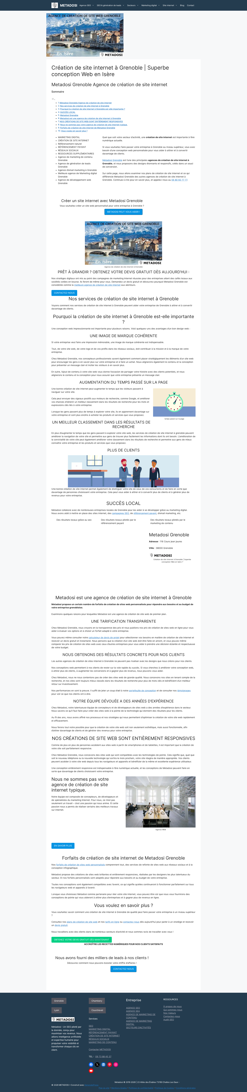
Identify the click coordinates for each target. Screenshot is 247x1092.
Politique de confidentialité (141, 1088)
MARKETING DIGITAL (100, 1029)
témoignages (184, 690)
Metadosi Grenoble (69, 115)
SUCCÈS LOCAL (67, 112)
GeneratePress (91, 1085)
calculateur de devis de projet (104, 637)
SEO (91, 1026)
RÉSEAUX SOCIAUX (99, 1039)
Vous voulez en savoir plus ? (74, 131)
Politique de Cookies (164, 1088)
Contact (190, 5)
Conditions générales (186, 1088)
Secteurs (131, 5)
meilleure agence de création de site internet (97, 285)
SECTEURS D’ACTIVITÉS (138, 1027)
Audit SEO (168, 1019)
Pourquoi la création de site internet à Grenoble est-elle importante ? (92, 109)
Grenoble (59, 1001)
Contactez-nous (171, 1016)
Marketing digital (149, 5)
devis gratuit (61, 925)
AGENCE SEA (133, 1011)
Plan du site (104, 1088)
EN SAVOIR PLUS (63, 845)
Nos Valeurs (169, 1013)
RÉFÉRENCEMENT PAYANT (103, 1032)
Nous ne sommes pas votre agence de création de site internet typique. (93, 124)
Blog (182, 5)
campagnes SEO (120, 513)
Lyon (56, 1010)
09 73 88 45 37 (103, 1056)
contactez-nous (131, 922)
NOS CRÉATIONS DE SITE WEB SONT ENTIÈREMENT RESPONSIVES (91, 121)
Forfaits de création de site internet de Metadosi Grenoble (87, 128)
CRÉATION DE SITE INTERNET (104, 1035)
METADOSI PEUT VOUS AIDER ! (123, 212)
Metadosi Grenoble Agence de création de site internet (86, 103)
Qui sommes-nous (172, 1010)
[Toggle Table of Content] (53, 99)
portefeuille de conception (142, 690)
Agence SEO (85, 5)
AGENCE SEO (133, 1008)
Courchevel (97, 1010)
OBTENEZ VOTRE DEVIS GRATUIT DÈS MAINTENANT (81, 939)
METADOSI (68, 5)
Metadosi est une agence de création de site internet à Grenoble (90, 118)
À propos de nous (172, 1006)
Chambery (96, 1001)
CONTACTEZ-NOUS (64, 293)
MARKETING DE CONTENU (103, 1042)
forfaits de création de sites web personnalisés (80, 864)
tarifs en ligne (112, 922)
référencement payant (145, 513)
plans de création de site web (82, 922)
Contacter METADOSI (100, 1049)
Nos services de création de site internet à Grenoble (84, 106)
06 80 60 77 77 (179, 180)
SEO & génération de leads (109, 5)
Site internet (168, 5)
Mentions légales (119, 1088)
